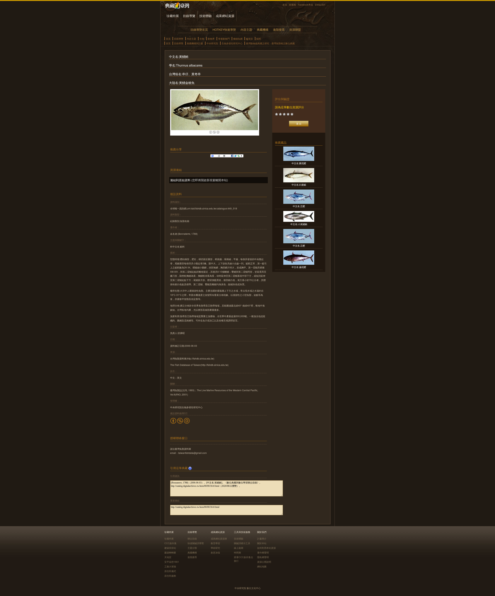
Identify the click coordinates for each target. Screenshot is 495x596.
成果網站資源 (225, 16)
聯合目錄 (192, 538)
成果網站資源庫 (219, 538)
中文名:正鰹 (299, 206)
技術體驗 (205, 16)
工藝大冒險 (170, 566)
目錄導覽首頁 (199, 29)
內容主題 (246, 29)
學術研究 (215, 547)
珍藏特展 (172, 16)
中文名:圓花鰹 (299, 163)
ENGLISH (320, 4)
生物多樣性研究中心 (232, 43)
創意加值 (215, 552)
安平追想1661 (171, 561)
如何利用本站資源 (266, 547)
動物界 (211, 38)
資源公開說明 (264, 561)
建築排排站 (170, 547)
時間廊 (237, 552)
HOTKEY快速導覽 (224, 29)
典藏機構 (262, 29)
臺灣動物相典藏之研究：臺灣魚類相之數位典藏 (270, 43)
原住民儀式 (170, 571)
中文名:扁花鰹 (299, 267)
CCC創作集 (170, 543)
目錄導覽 (189, 16)
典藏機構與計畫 (195, 43)
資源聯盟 (295, 29)
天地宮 (167, 557)
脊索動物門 (224, 38)
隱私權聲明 (263, 557)
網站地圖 (261, 566)
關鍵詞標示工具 (242, 543)
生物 (202, 38)
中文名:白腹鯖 (299, 184)
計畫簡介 (261, 538)
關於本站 (261, 543)
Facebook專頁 (305, 4)
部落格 (292, 4)
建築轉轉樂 (170, 552)
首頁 (284, 4)
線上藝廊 (238, 547)
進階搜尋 (279, 29)
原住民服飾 (170, 575)
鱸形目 (249, 38)
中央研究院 (212, 43)
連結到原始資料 (180, 180)
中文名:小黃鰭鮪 (298, 224)
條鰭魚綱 (237, 38)
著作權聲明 (263, 552)
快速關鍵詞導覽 (196, 543)
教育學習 (215, 543)
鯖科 (258, 38)
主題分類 (192, 547)
